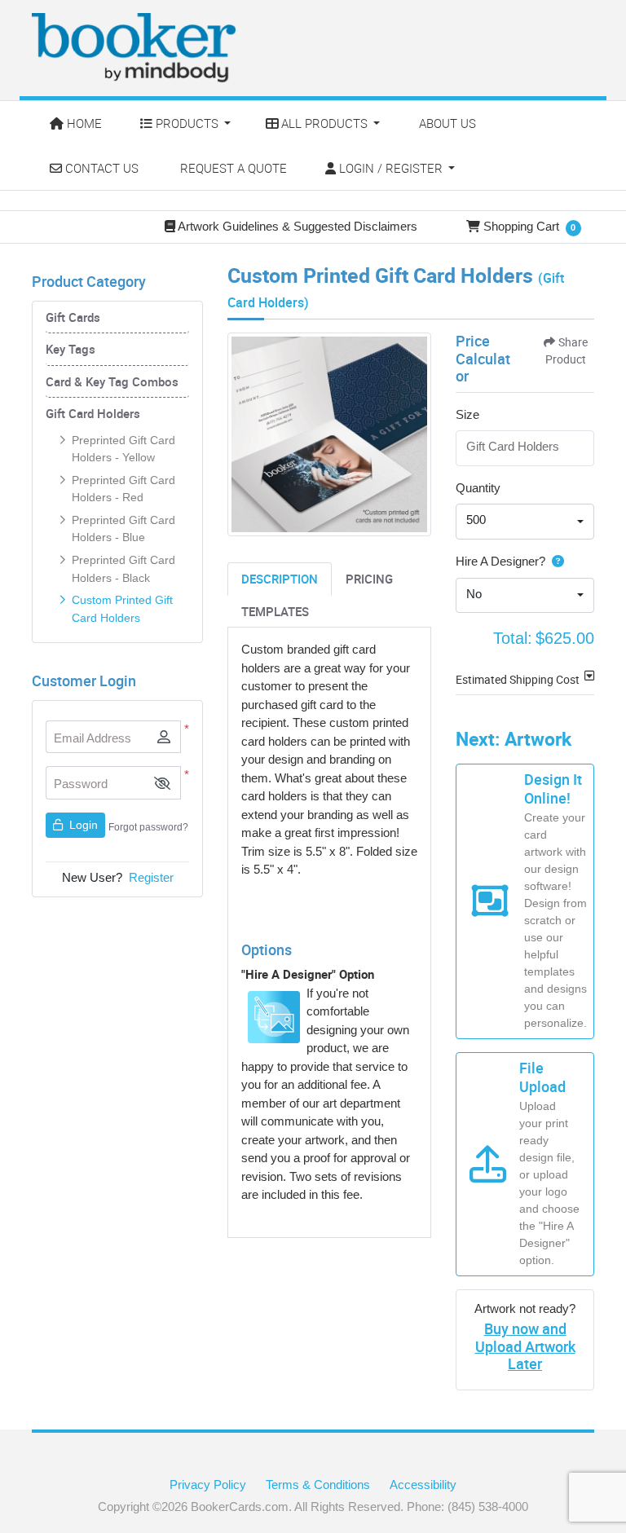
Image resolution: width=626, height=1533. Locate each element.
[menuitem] (77, 123)
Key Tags (70, 349)
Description (279, 578)
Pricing (369, 578)
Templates (275, 611)
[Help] (554, 561)
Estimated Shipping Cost (518, 679)
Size (467, 414)
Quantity (478, 488)
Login (82, 824)
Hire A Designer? (500, 561)
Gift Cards (73, 317)
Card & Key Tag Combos (112, 381)
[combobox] (525, 522)
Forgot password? (148, 827)
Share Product (566, 350)
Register (151, 877)
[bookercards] (134, 48)
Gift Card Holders (93, 413)
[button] (162, 783)
